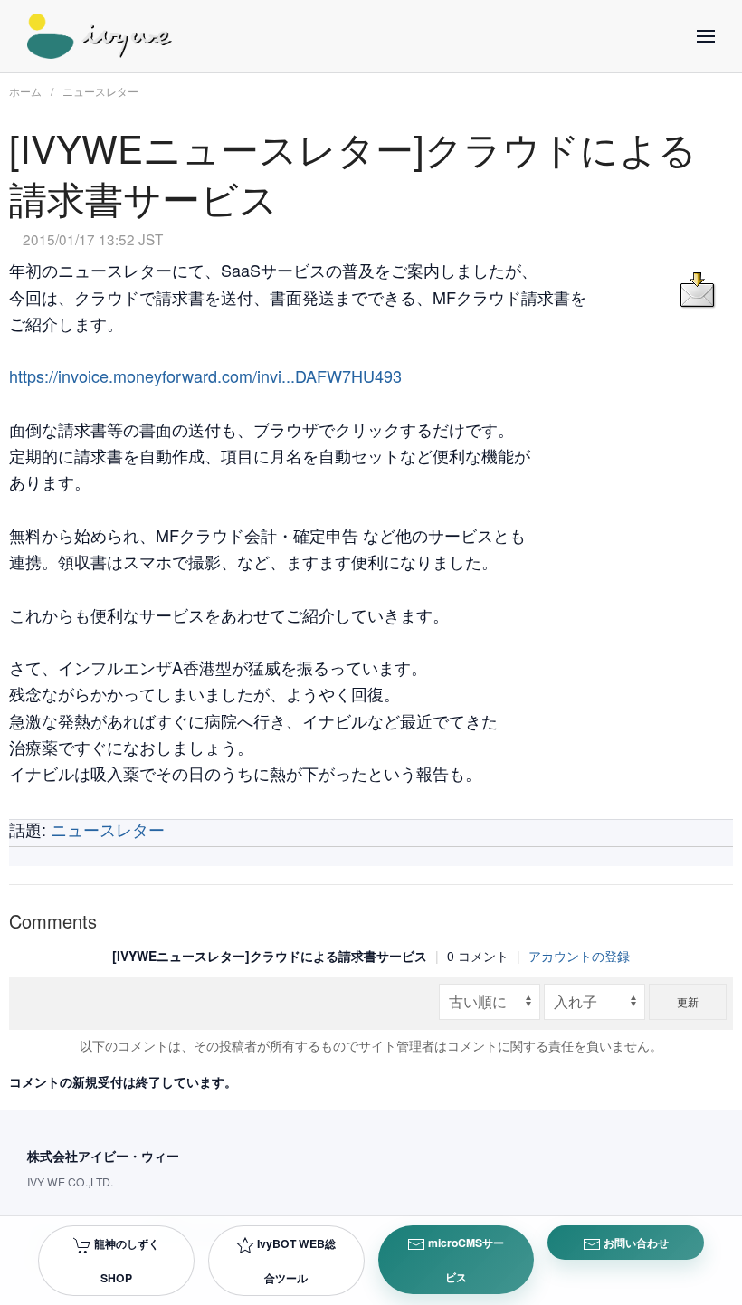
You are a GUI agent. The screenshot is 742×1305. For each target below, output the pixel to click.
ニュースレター (100, 91)
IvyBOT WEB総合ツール (295, 1260)
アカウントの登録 (579, 956)
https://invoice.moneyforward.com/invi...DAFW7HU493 (205, 375)
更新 (688, 1001)
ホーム (25, 91)
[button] (706, 36)
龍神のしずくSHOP (125, 1260)
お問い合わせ (635, 1242)
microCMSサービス (464, 1259)
